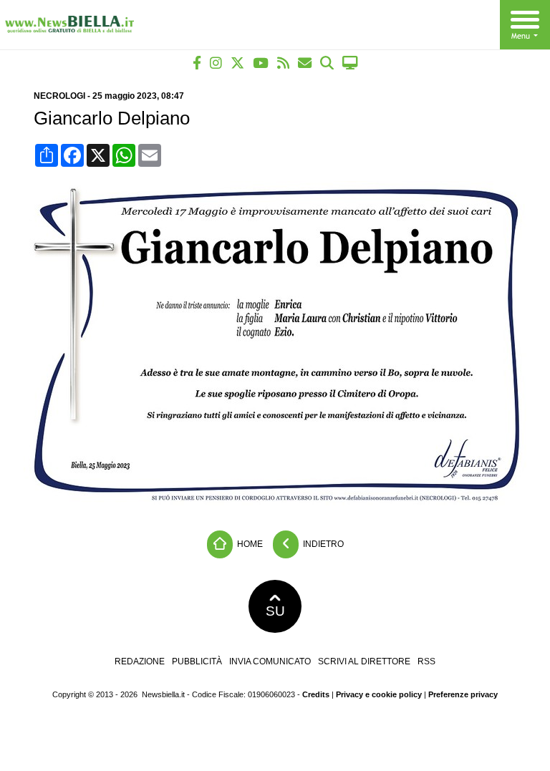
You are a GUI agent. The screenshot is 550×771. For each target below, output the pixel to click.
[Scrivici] (305, 63)
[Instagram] (216, 63)
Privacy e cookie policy (379, 694)
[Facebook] (197, 63)
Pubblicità (197, 661)
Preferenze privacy (463, 694)
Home (249, 543)
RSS (426, 661)
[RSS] (283, 63)
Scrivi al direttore (364, 661)
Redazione (140, 661)
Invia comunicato (270, 661)
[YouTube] (261, 63)
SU (275, 611)
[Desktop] (350, 63)
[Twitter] (237, 63)
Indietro (322, 543)
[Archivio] (327, 63)
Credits (315, 694)
